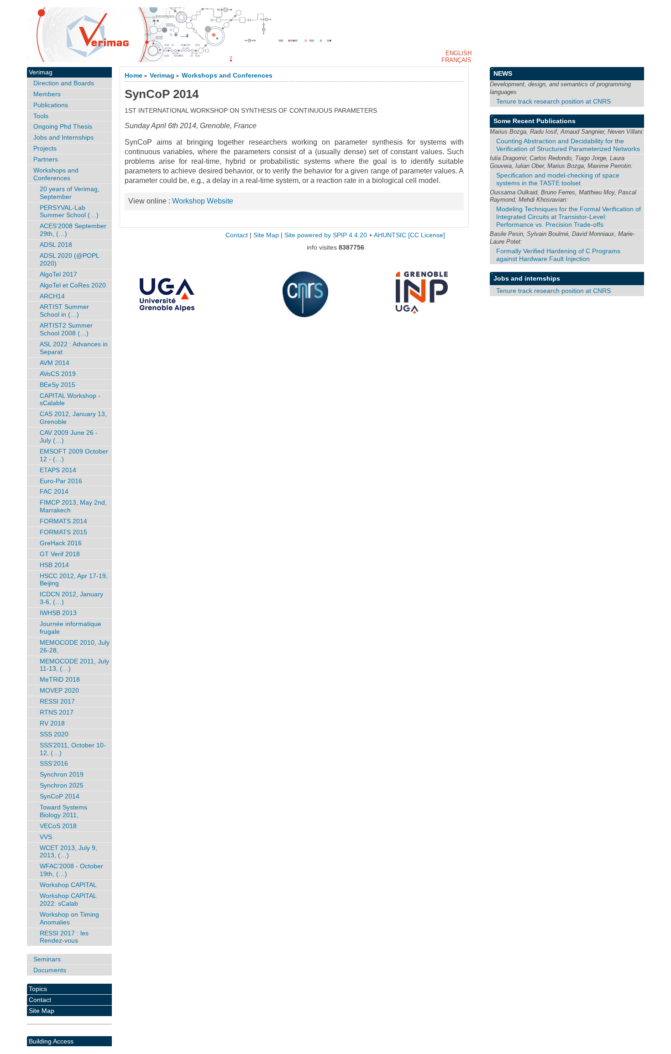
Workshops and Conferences (227, 75)
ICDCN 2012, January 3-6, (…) (71, 597)
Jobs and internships (526, 278)
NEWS (502, 73)
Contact (40, 999)
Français (456, 60)
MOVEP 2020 (59, 690)
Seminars (47, 959)
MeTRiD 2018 (60, 679)
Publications (50, 105)
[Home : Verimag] (335, 34)
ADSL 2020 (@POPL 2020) (70, 259)
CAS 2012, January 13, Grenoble (73, 417)
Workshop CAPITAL (68, 884)
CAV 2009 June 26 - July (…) (69, 436)
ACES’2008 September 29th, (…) (73, 229)
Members (47, 94)
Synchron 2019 (62, 774)
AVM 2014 (54, 362)
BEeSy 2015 (57, 384)
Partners (45, 159)
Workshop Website (202, 201)
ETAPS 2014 (58, 470)
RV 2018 (52, 723)
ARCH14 (52, 296)
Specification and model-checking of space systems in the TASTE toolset (557, 179)
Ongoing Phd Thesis (62, 126)
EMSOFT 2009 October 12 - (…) (74, 455)
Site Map (41, 1010)
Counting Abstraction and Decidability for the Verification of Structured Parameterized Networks (568, 144)
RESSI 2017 (57, 701)
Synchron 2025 (62, 785)
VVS (46, 836)
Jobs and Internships (63, 137)
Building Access (51, 1041)
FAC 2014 (54, 491)
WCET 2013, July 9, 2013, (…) (68, 851)
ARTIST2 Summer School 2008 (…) (66, 329)
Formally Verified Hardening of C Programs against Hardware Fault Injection (558, 254)
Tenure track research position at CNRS (553, 101)
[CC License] (426, 235)
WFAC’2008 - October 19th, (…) (71, 869)
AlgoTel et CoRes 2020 (73, 285)
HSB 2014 (54, 565)
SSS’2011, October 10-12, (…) (73, 749)
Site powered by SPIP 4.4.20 (325, 235)
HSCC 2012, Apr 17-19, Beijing (74, 579)
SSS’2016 (54, 763)
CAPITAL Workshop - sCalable (70, 399)
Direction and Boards (63, 83)
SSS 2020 (54, 734)
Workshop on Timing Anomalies (69, 918)
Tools (40, 116)
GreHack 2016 (61, 543)
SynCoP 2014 (59, 796)
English (459, 53)
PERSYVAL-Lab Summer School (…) (69, 211)
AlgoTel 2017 (58, 274)
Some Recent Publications (534, 121)
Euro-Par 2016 (61, 481)
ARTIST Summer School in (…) (64, 310)
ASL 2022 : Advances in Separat (74, 347)
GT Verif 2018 (60, 554)
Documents (49, 970)
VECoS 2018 (58, 826)
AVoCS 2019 (58, 373)
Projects (45, 148)
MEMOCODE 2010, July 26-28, (75, 646)
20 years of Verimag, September (70, 192)
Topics (38, 988)
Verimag (162, 75)
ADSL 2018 (56, 244)
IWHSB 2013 (58, 612)
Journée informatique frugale (70, 627)
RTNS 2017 (56, 712)
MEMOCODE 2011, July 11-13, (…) (74, 665)
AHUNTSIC (390, 235)
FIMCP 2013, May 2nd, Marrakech (73, 506)
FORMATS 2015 (63, 532)
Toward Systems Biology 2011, (63, 811)
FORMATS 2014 (63, 521)
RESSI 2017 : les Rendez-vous (64, 936)
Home (133, 75)
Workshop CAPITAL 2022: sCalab (68, 899)
